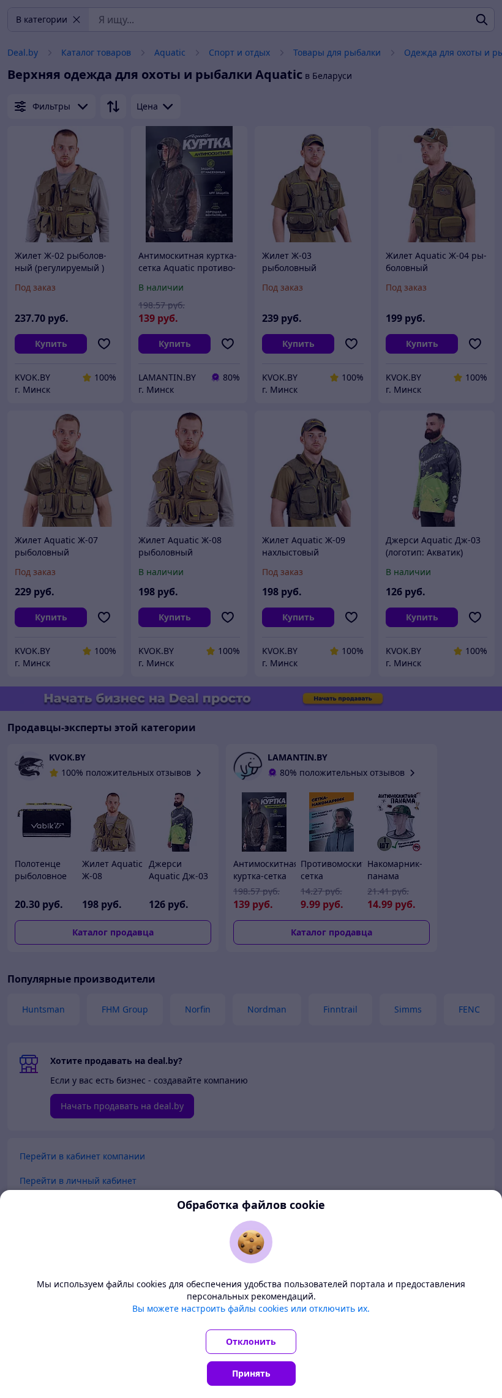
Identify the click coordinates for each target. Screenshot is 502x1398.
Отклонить (251, 1341)
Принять (251, 1373)
